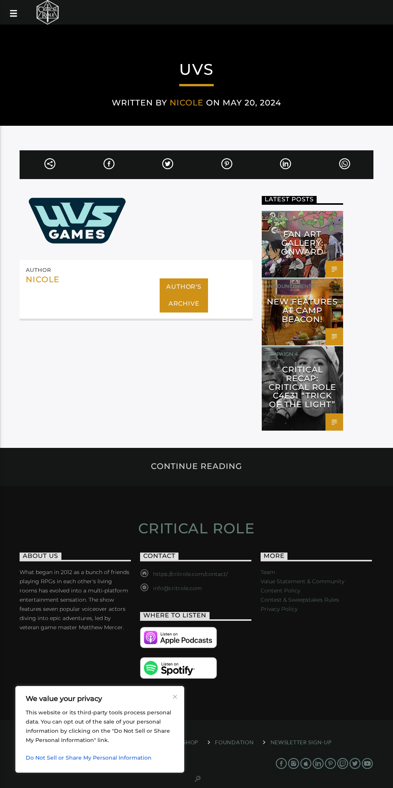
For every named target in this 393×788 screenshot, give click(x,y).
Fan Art (276, 219)
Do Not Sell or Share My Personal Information (89, 757)
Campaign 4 (281, 354)
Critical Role (196, 528)
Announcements (290, 286)
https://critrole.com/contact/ (190, 574)
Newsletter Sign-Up (301, 742)
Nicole (186, 102)
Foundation (234, 742)
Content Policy (280, 590)
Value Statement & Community (302, 581)
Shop (190, 742)
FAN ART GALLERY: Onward (302, 243)
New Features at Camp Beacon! (302, 310)
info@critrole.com (177, 588)
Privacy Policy (279, 608)
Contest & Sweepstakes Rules (300, 599)
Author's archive (183, 295)
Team (268, 572)
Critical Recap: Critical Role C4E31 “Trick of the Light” (303, 387)
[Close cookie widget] (175, 696)
